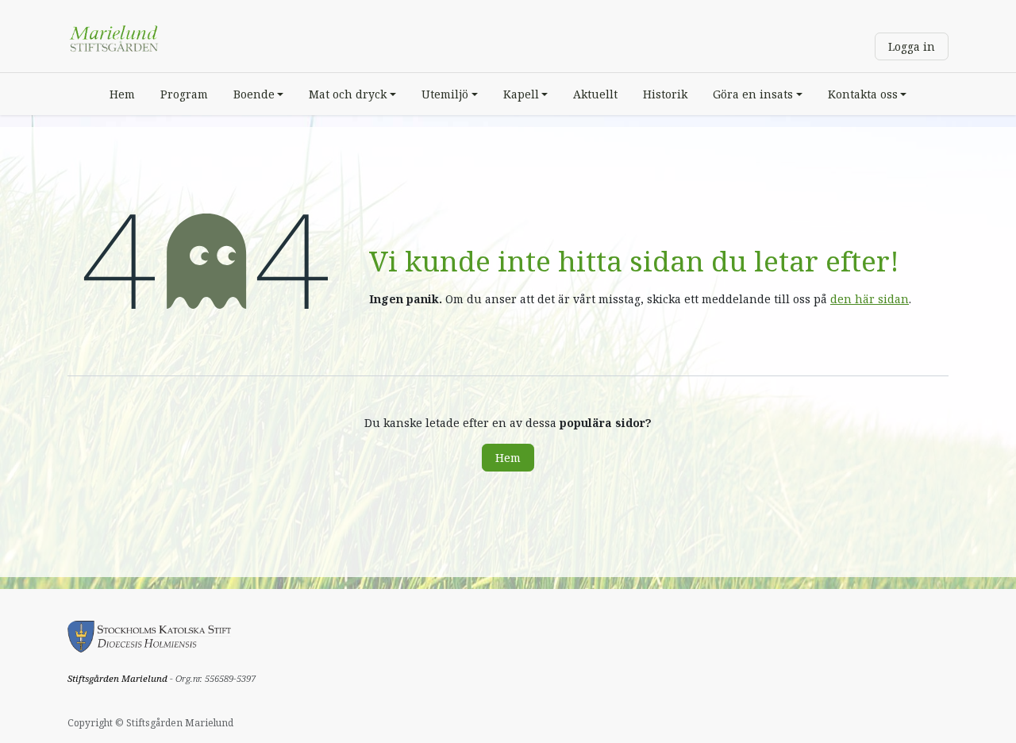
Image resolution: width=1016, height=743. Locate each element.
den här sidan (869, 298)
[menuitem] (122, 94)
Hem (508, 457)
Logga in (911, 46)
